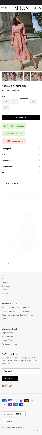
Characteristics (8, 161)
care (3, 173)
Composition (7, 167)
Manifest (5, 282)
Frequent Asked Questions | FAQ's (15, 307)
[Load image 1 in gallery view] (21, 41)
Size (3, 155)
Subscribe (10, 378)
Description (6, 149)
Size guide (6, 286)
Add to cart (21, 118)
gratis (12, 2)
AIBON (9, 427)
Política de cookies (9, 344)
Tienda (4, 290)
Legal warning (7, 333)
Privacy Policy (7, 336)
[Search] (7, 8)
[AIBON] (21, 8)
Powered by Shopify (18, 427)
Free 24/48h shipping (15, 126)
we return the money (15, 133)
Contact (5, 319)
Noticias (5, 294)
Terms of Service (8, 340)
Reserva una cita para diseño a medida (17, 315)
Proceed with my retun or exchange (16, 311)
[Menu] (2, 8)
